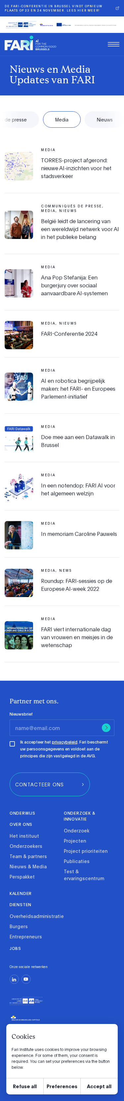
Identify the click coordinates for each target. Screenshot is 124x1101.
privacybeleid (64, 742)
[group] (50, 784)
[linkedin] (14, 979)
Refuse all (25, 1086)
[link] (30, 42)
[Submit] (106, 727)
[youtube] (26, 979)
